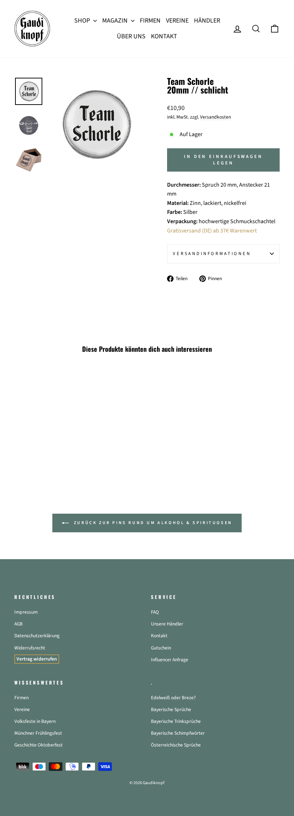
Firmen (21, 697)
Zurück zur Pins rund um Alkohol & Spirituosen (152, 523)
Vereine (22, 709)
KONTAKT (164, 36)
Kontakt (159, 635)
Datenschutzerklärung (37, 635)
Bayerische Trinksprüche (176, 721)
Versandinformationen (212, 253)
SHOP (82, 20)
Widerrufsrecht (29, 647)
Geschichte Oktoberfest (38, 744)
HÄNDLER (207, 20)
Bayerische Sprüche (171, 709)
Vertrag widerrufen (36, 659)
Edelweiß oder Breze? (173, 697)
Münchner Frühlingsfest (38, 733)
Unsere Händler (167, 623)
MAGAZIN (115, 20)
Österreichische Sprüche (176, 744)
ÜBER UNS (131, 36)
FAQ (155, 612)
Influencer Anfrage (169, 659)
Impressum (26, 612)
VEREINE (177, 20)
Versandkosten (215, 117)
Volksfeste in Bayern (35, 721)
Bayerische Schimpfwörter (178, 733)
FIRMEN (150, 20)
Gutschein (161, 647)
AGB (18, 623)
